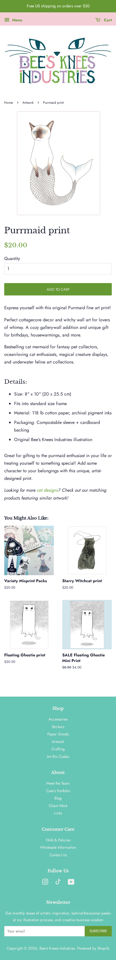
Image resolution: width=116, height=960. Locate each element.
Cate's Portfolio (58, 791)
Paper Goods (58, 734)
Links (58, 813)
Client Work (58, 805)
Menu (16, 20)
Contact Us (58, 855)
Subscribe (98, 931)
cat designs (47, 490)
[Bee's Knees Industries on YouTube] (71, 883)
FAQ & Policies (58, 840)
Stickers (58, 726)
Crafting (58, 749)
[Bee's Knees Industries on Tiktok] (58, 883)
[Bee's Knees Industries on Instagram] (45, 883)
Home (8, 102)
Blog (58, 798)
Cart (107, 20)
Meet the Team (58, 783)
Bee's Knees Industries (57, 948)
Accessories (58, 719)
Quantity (12, 258)
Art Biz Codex (58, 756)
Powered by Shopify (93, 948)
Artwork (28, 102)
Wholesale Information (58, 847)
